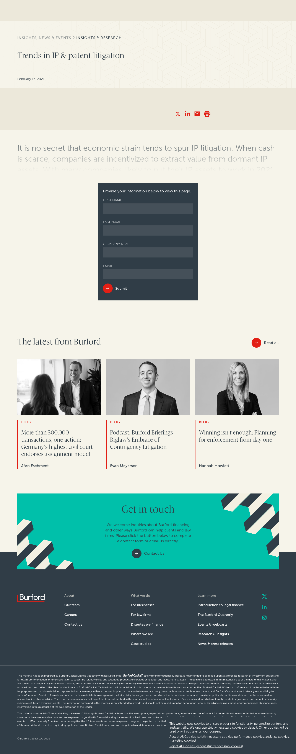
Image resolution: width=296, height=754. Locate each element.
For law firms (141, 615)
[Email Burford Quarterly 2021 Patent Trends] (197, 114)
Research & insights (213, 634)
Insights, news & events (44, 38)
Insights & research (99, 38)
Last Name (112, 222)
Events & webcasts (212, 624)
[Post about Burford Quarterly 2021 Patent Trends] (178, 114)
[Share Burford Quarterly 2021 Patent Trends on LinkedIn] (187, 114)
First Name (112, 200)
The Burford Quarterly (215, 615)
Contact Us (154, 553)
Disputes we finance (147, 624)
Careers (70, 615)
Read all (271, 342)
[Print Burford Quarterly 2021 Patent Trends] (207, 114)
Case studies (141, 644)
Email (108, 266)
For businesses (142, 605)
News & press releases (215, 644)
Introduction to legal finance (221, 605)
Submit (121, 288)
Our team (72, 605)
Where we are (142, 634)
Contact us (73, 624)
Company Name (117, 244)
